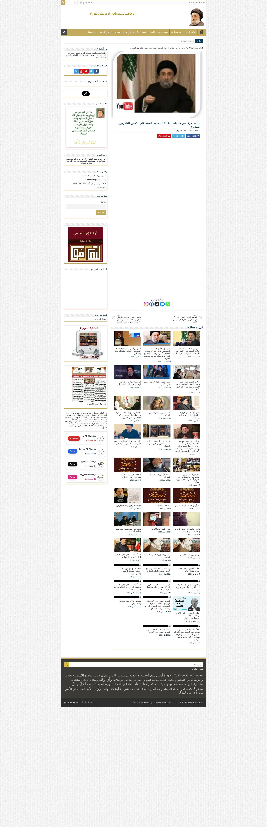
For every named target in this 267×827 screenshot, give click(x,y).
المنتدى (102, 32)
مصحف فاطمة (164, 505)
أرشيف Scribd (163, 32)
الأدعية (112, 675)
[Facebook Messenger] (162, 304)
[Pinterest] (86, 2)
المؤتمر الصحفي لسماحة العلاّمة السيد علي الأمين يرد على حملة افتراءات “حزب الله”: (186, 351)
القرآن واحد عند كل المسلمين (187, 505)
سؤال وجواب (92, 32)
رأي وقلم (105, 679)
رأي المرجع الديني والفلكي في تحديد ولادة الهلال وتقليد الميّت (127, 442)
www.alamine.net (187, 41)
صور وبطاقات (176, 32)
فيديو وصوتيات (166, 684)
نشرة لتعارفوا (146, 32)
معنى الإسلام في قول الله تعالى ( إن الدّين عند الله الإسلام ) (189, 415)
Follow (73, 451)
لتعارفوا (148, 684)
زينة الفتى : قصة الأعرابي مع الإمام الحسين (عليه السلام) (158, 569)
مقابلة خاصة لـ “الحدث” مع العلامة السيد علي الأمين (159, 630)
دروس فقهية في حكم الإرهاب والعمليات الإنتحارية (187, 530)
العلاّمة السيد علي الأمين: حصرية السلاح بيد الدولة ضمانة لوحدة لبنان (127, 587)
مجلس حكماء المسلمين (174, 689)
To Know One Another (188, 675)
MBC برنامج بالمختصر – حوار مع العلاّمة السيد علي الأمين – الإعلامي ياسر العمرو (128, 415)
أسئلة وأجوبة (139, 675)
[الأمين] (196, 16)
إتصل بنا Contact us (122, 676)
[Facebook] (92, 2)
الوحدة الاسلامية (83, 675)
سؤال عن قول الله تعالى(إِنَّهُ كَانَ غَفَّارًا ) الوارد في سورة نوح (188, 587)
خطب (163, 679)
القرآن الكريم (101, 675)
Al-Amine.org (73, 702)
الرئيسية (201, 32)
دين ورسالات (120, 679)
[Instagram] (146, 304)
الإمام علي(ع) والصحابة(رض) (128, 505)
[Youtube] (83, 2)
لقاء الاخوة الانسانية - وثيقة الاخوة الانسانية (110, 684)
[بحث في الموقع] (63, 2)
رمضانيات (76, 679)
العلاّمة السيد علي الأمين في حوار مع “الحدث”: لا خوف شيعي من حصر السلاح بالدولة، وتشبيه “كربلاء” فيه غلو (157, 605)
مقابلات (190, 48)
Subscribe (74, 438)
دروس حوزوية (136, 679)
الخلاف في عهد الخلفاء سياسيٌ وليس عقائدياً (131, 475)
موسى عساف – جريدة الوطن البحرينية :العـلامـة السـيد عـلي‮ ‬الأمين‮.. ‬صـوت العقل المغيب (129, 318)
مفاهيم (128, 689)
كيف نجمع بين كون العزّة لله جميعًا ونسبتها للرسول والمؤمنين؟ (129, 571)
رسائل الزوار (90, 679)
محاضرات (153, 689)
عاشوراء (198, 684)
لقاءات (138, 684)
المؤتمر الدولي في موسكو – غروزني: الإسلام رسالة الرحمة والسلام (128, 351)
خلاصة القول (151, 679)
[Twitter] (89, 2)
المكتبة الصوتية (190, 32)
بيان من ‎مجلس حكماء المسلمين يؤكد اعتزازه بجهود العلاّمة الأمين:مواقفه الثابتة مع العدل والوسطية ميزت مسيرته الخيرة (157, 353)
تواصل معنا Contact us (116, 32)
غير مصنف (184, 684)
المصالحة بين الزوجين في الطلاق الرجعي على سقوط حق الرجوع (158, 587)
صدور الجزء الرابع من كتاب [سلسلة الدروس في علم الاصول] (158, 443)
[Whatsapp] (167, 304)
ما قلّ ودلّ (80, 684)
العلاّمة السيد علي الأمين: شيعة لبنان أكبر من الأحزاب (127, 555)
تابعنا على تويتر (100, 315)
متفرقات (196, 688)
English (133, 32)
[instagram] (81, 2)
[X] (156, 304)
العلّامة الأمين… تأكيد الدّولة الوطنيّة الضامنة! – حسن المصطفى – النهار (188, 615)
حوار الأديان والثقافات (161, 529)
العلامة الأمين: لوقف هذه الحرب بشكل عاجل (189, 569)
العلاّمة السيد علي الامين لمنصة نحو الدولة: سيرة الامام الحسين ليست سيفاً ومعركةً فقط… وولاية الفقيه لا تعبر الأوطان (187, 634)
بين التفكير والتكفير (178, 679)
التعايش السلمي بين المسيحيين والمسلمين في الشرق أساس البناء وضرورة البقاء (188, 478)
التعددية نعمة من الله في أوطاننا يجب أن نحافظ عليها (129, 383)
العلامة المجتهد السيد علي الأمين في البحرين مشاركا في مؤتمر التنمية (184, 318)
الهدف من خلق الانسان (190, 554)
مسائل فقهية (140, 689)
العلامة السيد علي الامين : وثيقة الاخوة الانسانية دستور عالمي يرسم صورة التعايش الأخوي (188, 385)
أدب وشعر (156, 675)
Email (103, 202)
